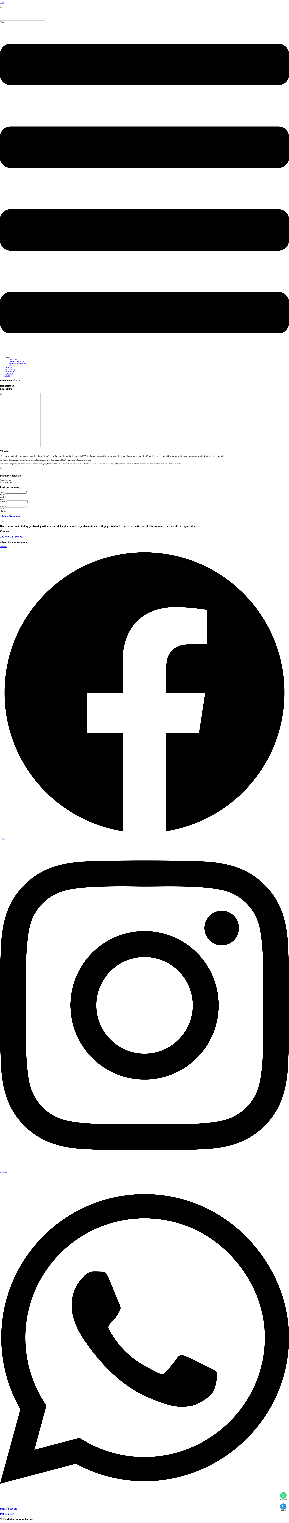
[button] (144, 188)
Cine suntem (13, 359)
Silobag (2, 3)
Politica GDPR (8, 1513)
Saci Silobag (9, 367)
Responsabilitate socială (17, 363)
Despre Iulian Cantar (16, 361)
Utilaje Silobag (10, 370)
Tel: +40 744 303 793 (12, 536)
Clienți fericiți (9, 372)
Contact (7, 376)
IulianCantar (9, 374)
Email (2, 509)
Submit (3, 511)
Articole (12, 365)
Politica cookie (8, 1508)
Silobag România (10, 516)
